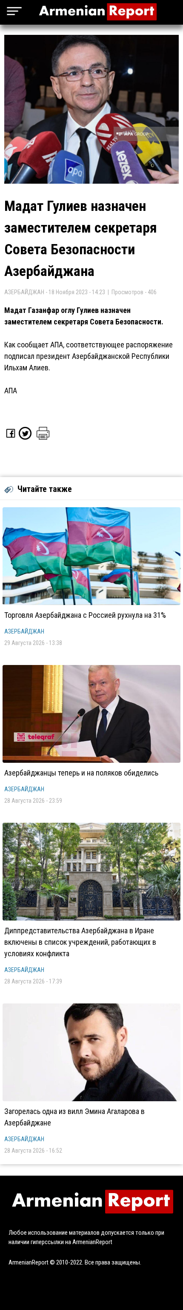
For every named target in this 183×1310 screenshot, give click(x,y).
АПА (10, 390)
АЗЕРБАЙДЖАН (24, 631)
